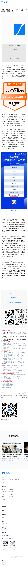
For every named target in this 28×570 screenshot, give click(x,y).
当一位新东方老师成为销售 (7, 383)
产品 (3, 477)
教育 (3, 496)
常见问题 (17, 479)
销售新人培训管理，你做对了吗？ (18, 332)
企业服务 (4, 489)
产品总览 (4, 479)
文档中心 (4, 517)
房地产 (3, 499)
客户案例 (4, 506)
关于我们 (4, 528)
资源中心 (4, 521)
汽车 (3, 494)
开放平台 (4, 514)
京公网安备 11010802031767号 (10, 560)
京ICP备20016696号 (6, 558)
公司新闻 (3, 399)
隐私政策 (4, 564)
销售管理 (11, 491)
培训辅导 (11, 496)
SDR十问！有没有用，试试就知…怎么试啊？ (12, 370)
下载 (3, 482)
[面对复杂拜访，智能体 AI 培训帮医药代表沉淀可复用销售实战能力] (12, 448)
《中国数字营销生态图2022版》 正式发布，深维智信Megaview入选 (21, 395)
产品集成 (11, 479)
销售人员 (11, 489)
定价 (3, 510)
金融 (3, 502)
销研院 (12, 14)
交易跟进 (11, 494)
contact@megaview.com (9, 538)
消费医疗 (4, 491)
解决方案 (4, 486)
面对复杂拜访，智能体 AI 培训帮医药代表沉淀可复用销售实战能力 (11, 455)
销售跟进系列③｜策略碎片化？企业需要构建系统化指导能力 (7, 395)
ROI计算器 (4, 523)
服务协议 (4, 562)
